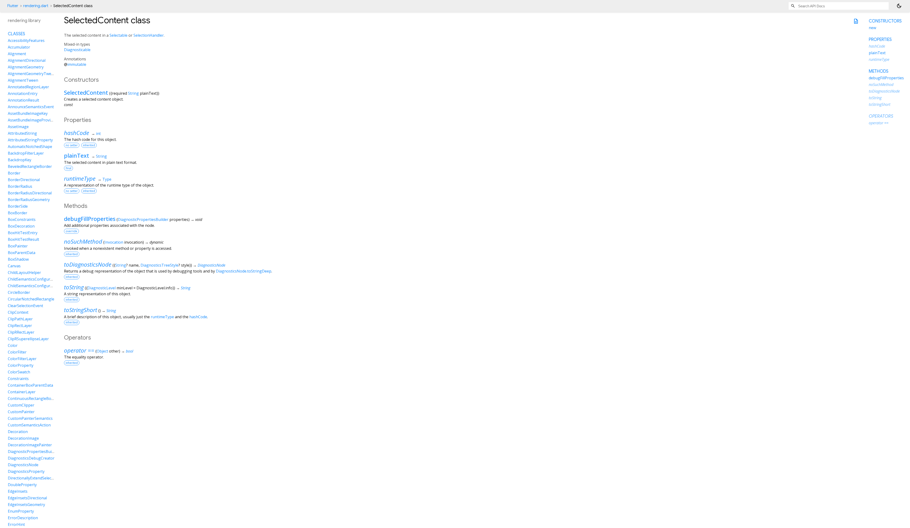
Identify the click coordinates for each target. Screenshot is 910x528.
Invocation (114, 242)
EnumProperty (21, 511)
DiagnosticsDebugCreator (31, 458)
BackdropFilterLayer (26, 153)
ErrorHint (16, 524)
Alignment (17, 53)
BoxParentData (21, 252)
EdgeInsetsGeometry (26, 504)
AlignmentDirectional (27, 60)
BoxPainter (18, 246)
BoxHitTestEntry (22, 232)
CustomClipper (21, 405)
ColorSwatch (19, 372)
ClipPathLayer (20, 319)
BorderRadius (20, 186)
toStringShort (80, 310)
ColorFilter (17, 352)
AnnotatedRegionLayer (28, 86)
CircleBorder (19, 292)
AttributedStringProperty (30, 140)
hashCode (76, 133)
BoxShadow (18, 259)
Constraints (18, 378)
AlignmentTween (23, 80)
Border (14, 173)
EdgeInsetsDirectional (27, 498)
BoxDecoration (21, 226)
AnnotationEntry (22, 93)
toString (74, 287)
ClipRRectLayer (21, 332)
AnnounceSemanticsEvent (31, 106)
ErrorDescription (23, 517)
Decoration (18, 431)
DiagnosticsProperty (26, 471)
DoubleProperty (22, 484)
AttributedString (22, 133)
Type (106, 179)
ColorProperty (20, 365)
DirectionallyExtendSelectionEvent (38, 478)
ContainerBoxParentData (30, 385)
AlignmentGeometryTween (32, 73)
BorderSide (18, 206)
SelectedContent (86, 92)
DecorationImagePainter (30, 444)
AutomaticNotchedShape (30, 146)
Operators (881, 116)
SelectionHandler (148, 35)
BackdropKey (19, 159)
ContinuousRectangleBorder (33, 398)
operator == (79, 350)
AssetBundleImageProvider (32, 120)
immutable (76, 64)
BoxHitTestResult (23, 239)
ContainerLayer (22, 391)
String (133, 93)
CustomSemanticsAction (29, 425)
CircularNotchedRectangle (31, 299)
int (98, 133)
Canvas (14, 265)
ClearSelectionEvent (25, 305)
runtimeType (80, 178)
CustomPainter (21, 411)
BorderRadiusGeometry (29, 199)
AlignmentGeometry (26, 67)
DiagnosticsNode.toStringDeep (243, 271)
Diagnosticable (77, 49)
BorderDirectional (24, 179)
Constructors (885, 21)
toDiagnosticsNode (87, 264)
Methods (878, 71)
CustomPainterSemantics (30, 418)
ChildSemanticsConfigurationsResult (40, 279)
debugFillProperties (89, 219)
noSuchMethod (83, 241)
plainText (76, 155)
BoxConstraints (22, 219)
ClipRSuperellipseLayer (28, 338)
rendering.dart (35, 6)
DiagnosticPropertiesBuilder (143, 219)
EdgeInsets (17, 491)
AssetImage (18, 126)
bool (129, 351)
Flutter (12, 6)
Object (102, 351)
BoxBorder (17, 212)
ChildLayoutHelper (24, 272)
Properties (880, 39)
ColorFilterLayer (22, 358)
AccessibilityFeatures (26, 40)
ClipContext (18, 312)
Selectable (118, 35)
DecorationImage (23, 438)
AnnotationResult (23, 100)
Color (13, 345)
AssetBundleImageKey (28, 113)
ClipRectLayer (20, 325)
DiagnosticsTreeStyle (159, 265)
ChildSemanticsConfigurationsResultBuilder (46, 285)
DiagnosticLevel (101, 288)
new (872, 27)
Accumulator (19, 47)
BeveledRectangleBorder (30, 166)
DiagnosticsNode (211, 265)
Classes (16, 33)
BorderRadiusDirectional (30, 193)
